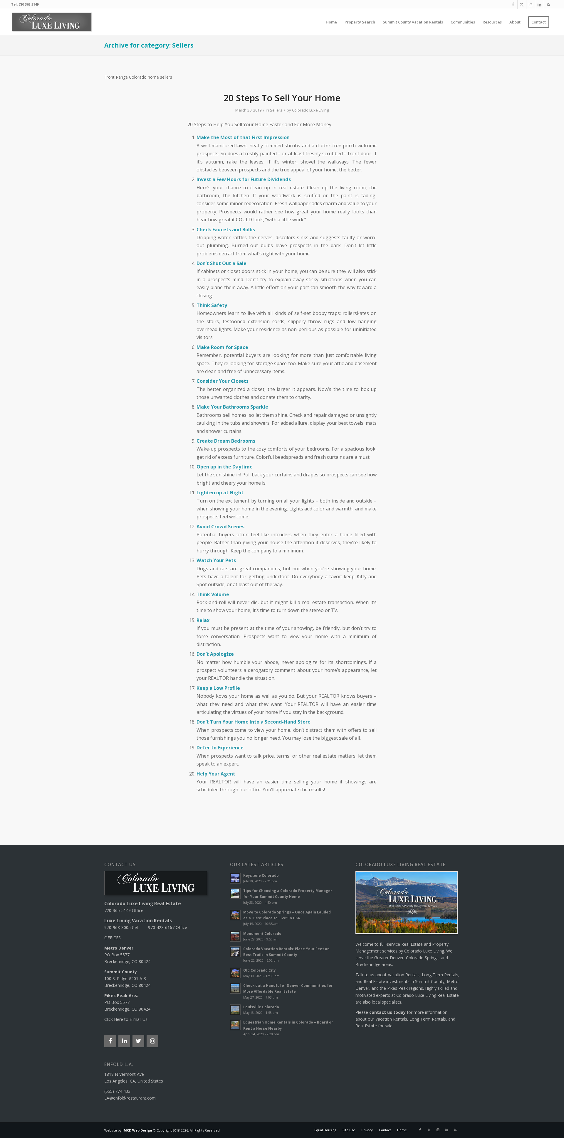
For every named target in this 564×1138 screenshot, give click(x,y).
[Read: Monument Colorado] (235, 936)
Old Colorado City (259, 970)
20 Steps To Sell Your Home (282, 98)
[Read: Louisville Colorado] (235, 1009)
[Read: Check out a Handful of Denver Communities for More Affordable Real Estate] (235, 988)
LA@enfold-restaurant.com (130, 1098)
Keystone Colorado (261, 875)
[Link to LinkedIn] (539, 4)
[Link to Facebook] (513, 4)
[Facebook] (110, 1041)
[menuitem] (331, 22)
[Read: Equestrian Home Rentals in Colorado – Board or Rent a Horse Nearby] (235, 1025)
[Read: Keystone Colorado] (235, 878)
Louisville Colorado (261, 1006)
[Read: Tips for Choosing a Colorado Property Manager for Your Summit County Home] (235, 893)
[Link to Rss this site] (548, 4)
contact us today (387, 1012)
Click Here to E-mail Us (125, 1019)
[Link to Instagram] (530, 4)
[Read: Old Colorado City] (235, 973)
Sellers (276, 110)
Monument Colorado (262, 933)
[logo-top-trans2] (52, 22)
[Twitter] (138, 1041)
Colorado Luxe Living (310, 110)
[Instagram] (152, 1041)
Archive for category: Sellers (149, 45)
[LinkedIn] (124, 1041)
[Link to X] (522, 4)
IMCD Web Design (137, 1130)
